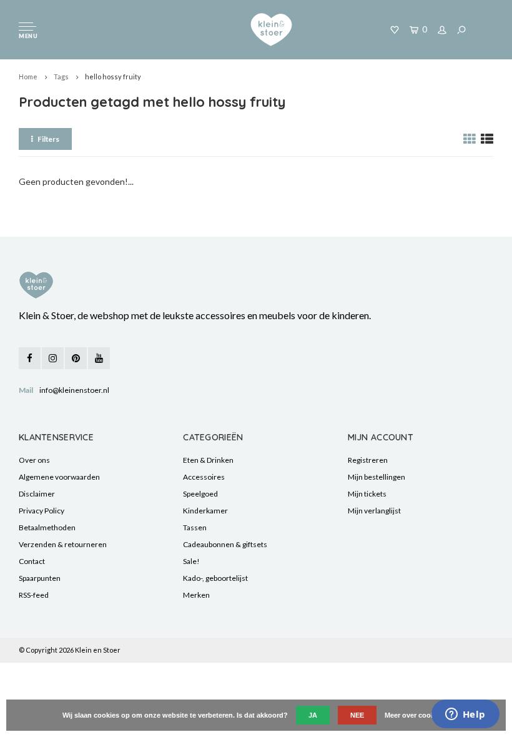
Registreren (368, 460)
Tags (61, 76)
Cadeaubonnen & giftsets (225, 544)
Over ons (34, 460)
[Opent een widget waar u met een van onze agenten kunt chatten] (465, 715)
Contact (32, 561)
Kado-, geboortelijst (215, 578)
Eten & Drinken (208, 460)
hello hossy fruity (113, 76)
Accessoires (204, 477)
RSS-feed (34, 595)
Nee (357, 715)
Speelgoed (200, 493)
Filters (48, 139)
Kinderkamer (205, 510)
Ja (312, 715)
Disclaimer (37, 493)
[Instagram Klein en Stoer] (53, 358)
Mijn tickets (367, 493)
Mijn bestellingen (376, 477)
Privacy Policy (41, 510)
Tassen (195, 527)
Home (28, 76)
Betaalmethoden (47, 527)
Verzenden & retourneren (63, 544)
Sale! (191, 561)
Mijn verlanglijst (374, 510)
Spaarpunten (40, 578)
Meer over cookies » (417, 715)
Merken (196, 595)
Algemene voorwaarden (59, 477)
